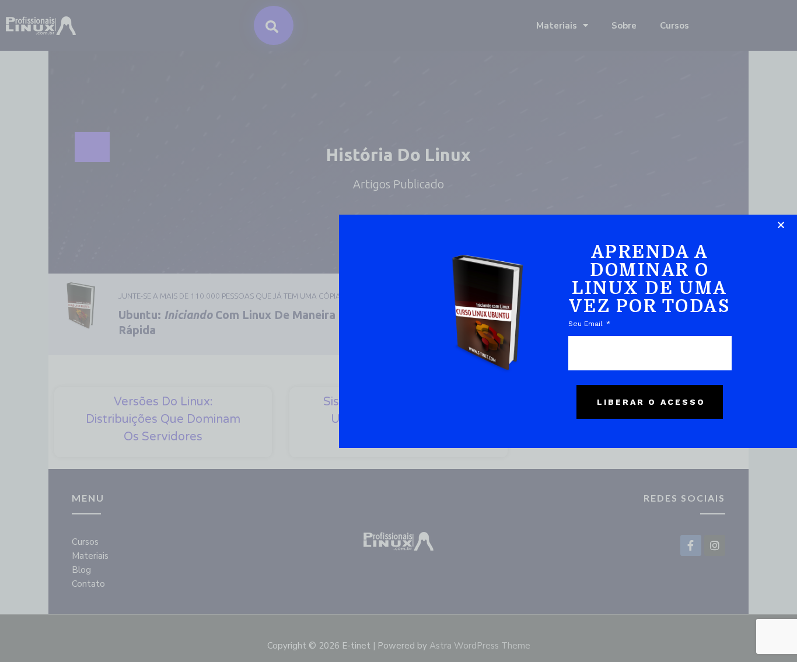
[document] (398, 331)
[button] (781, 224)
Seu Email (586, 324)
